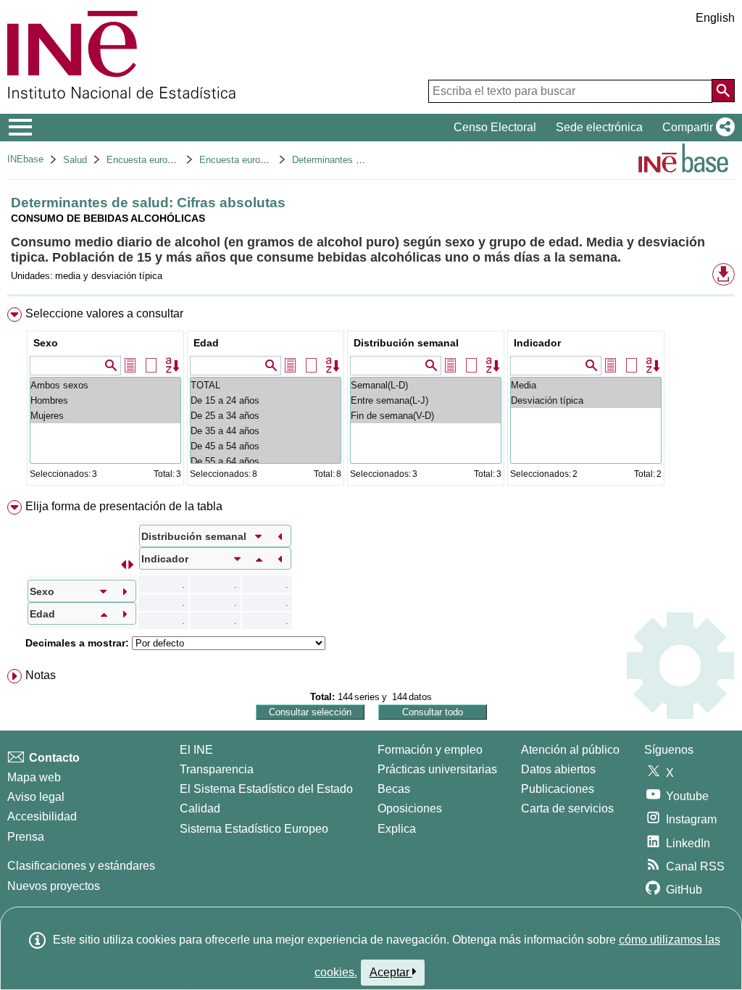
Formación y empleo (430, 750)
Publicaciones (557, 789)
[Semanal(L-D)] (426, 385)
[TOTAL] (266, 385)
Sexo (45, 343)
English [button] (715, 18)
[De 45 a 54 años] (266, 446)
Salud (75, 159)
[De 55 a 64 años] (266, 461)
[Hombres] (105, 400)
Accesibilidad (42, 816)
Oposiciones (410, 808)
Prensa (25, 837)
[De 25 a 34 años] (266, 415)
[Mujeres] (105, 415)
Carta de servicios (567, 808)
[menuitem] (371, 400)
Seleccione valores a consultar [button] (104, 313)
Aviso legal (35, 797)
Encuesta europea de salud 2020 (268, 159)
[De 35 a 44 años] (266, 430)
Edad (206, 343)
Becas (394, 789)
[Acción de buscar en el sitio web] (723, 90)
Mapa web (34, 777)
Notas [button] (40, 675)
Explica (397, 829)
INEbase (25, 159)
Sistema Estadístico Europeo (254, 829)
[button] (695, 128)
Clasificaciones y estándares (81, 866)
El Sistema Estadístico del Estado (266, 789)
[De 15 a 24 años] (266, 400)
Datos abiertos (558, 769)
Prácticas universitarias (437, 769)
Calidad (200, 808)
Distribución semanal (406, 343)
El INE (196, 750)
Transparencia (217, 769)
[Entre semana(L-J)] (426, 400)
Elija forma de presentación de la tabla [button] (123, 506)
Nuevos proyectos (53, 886)
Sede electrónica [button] (599, 127)
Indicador (537, 343)
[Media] (586, 385)
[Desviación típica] (586, 400)
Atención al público (570, 750)
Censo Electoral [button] (495, 127)
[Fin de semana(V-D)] (426, 415)
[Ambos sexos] (105, 385)
